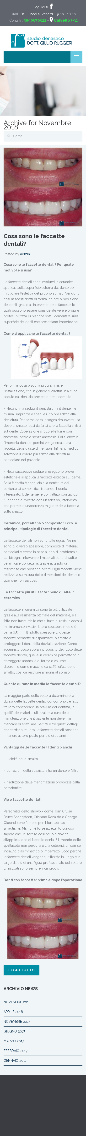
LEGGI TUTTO (21, 970)
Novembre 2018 (17, 1002)
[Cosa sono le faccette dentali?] (43, 187)
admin (25, 254)
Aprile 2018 (13, 1012)
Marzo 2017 (14, 1041)
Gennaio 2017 (15, 1060)
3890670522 (35, 20)
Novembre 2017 (17, 1021)
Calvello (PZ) (66, 20)
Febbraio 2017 (15, 1051)
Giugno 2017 (14, 1031)
